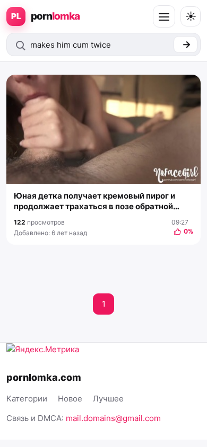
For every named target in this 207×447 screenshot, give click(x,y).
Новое (70, 399)
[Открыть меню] (164, 16)
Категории (26, 399)
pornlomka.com (43, 377)
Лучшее (108, 399)
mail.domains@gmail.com (113, 418)
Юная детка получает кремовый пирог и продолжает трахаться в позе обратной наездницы (94, 201)
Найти (185, 44)
